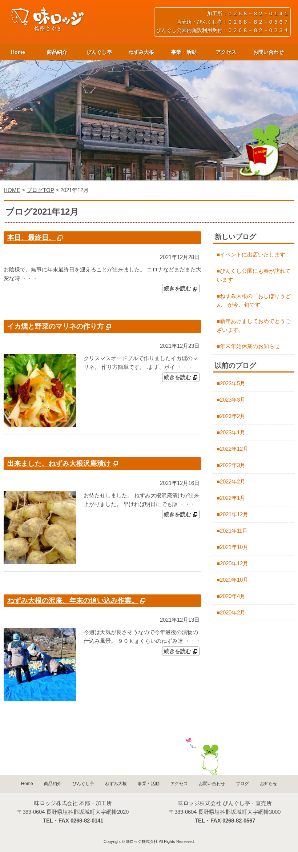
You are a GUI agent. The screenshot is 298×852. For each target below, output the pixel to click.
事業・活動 (184, 52)
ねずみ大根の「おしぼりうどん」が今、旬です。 (254, 300)
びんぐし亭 (99, 52)
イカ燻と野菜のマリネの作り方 (55, 326)
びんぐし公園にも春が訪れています (254, 275)
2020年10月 (234, 580)
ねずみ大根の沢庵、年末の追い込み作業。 (72, 600)
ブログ (242, 783)
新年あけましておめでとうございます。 (254, 325)
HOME (12, 190)
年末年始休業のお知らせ (250, 346)
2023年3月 (232, 400)
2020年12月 (234, 563)
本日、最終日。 (31, 237)
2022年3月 (232, 465)
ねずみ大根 (141, 52)
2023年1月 (232, 432)
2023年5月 (232, 383)
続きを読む (177, 288)
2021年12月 (234, 514)
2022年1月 (232, 498)
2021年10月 (234, 547)
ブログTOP (40, 190)
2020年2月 (232, 612)
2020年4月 (232, 596)
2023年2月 (232, 416)
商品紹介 (57, 52)
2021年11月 (233, 530)
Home (18, 52)
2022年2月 (232, 481)
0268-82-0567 (238, 820)
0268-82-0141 (87, 820)
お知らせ (268, 783)
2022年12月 (234, 449)
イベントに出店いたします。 (255, 254)
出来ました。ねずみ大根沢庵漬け (59, 463)
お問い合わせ (268, 52)
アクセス (226, 52)
